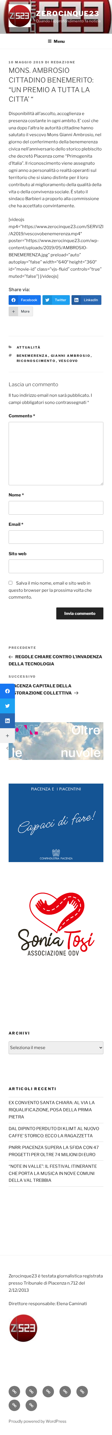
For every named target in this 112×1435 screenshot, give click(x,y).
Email (16, 524)
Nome (16, 495)
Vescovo (68, 361)
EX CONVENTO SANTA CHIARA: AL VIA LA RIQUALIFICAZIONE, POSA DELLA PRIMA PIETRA (52, 1110)
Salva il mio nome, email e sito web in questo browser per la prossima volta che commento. (50, 590)
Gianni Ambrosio (71, 356)
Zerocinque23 (67, 13)
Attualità (29, 347)
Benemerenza (32, 356)
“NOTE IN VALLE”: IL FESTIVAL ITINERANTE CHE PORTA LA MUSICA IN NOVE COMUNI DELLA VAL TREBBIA (53, 1173)
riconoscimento (36, 361)
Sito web (17, 553)
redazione (63, 62)
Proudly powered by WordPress (37, 1421)
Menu (59, 41)
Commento (22, 415)
